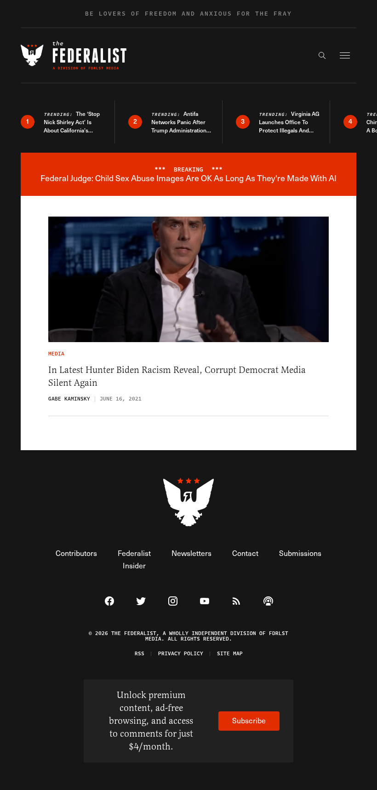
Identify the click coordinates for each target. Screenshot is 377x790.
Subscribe (249, 720)
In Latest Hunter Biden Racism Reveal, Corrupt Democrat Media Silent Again (177, 376)
